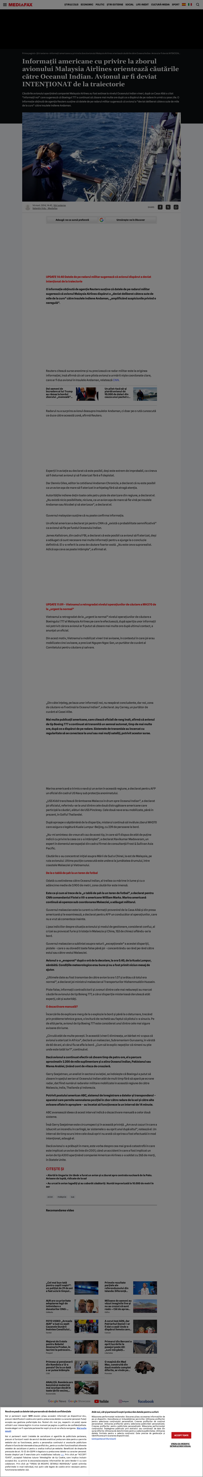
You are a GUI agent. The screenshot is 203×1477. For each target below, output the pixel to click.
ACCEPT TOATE (181, 1435)
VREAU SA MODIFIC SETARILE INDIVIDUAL (180, 1444)
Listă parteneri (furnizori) (104, 1439)
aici (62, 1455)
